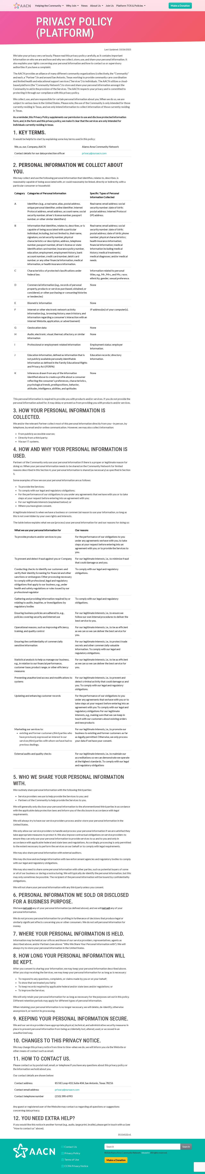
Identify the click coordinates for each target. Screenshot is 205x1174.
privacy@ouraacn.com (94, 153)
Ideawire (145, 1152)
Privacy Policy (72, 1153)
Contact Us (70, 1146)
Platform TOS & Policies (130, 5)
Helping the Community (48, 5)
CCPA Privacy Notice (76, 1165)
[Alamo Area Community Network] (22, 6)
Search (186, 1146)
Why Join (71, 5)
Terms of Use (71, 1159)
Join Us (110, 5)
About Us (95, 5)
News (84, 5)
